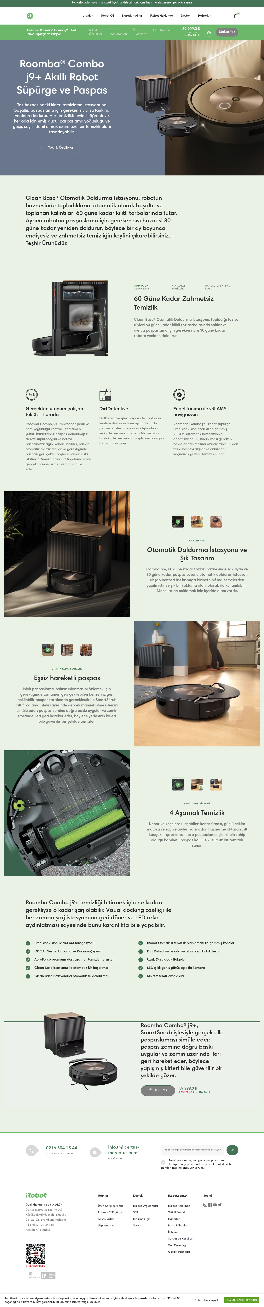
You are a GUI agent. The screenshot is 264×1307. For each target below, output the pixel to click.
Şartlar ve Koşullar (180, 1238)
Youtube (215, 1206)
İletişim (173, 1232)
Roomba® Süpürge (110, 1212)
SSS (135, 1212)
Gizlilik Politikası (179, 1252)
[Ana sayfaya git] (45, 16)
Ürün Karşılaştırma (110, 1206)
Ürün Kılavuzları (140, 32)
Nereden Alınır (132, 15)
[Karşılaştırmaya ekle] (209, 32)
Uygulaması (161, 30)
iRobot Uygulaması (145, 1206)
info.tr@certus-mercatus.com (123, 1150)
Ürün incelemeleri (118, 32)
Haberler (204, 15)
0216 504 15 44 (61, 1148)
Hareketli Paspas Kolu (217, 287)
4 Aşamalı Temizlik (179, 287)
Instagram (205, 1206)
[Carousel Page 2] (197, 522)
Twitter (220, 1206)
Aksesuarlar (106, 1219)
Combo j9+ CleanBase (142, 287)
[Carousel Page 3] (216, 522)
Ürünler (88, 15)
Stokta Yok (227, 32)
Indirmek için (142, 1219)
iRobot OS (107, 15)
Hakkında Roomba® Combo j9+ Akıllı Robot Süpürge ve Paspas (51, 32)
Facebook (210, 1206)
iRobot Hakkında (161, 15)
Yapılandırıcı (106, 1225)
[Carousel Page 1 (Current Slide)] (178, 522)
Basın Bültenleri (178, 1225)
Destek (185, 15)
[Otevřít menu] (19, 32)
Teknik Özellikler (95, 32)
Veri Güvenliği (177, 1245)
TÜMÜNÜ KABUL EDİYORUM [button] (242, 1300)
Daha (198, 1300)
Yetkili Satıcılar (178, 1212)
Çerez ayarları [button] (212, 1300)
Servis (137, 1225)
